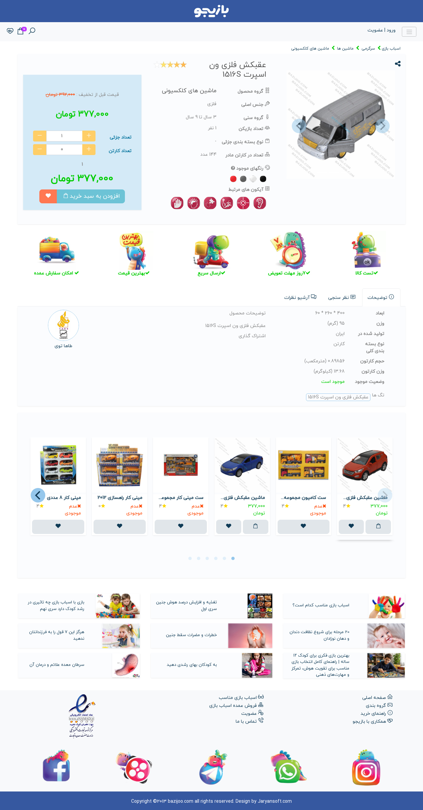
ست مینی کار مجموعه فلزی (181, 498)
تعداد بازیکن (251, 129)
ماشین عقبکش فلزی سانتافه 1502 (365, 498)
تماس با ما (246, 721)
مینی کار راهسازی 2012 (119, 498)
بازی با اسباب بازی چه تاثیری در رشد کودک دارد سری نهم (56, 605)
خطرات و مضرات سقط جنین (191, 635)
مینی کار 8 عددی (64, 498)
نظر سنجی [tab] (338, 298)
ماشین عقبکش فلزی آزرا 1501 (242, 498)
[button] (298, 126)
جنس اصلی (252, 104)
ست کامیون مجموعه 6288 (304, 498)
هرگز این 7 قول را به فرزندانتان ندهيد (56, 635)
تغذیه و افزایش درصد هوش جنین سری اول (186, 605)
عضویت (249, 713)
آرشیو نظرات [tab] (297, 298)
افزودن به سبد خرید (95, 196)
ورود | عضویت (381, 30)
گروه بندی (376, 706)
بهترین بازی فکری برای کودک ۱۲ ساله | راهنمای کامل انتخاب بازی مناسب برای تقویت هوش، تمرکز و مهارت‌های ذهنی (320, 665)
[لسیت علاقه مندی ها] (10, 31)
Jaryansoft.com (275, 801)
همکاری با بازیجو (369, 721)
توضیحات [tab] (377, 298)
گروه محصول (250, 91)
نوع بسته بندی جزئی (242, 142)
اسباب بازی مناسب (238, 698)
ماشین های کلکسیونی (310, 48)
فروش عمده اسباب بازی (233, 706)
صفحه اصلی (374, 698)
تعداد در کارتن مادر (244, 155)
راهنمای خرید (373, 713)
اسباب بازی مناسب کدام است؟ (320, 605)
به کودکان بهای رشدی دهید (192, 665)
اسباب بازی (391, 48)
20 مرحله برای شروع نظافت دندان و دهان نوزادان (319, 635)
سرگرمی (368, 48)
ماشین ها (345, 48)
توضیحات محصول (247, 313)
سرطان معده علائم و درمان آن (56, 665)
